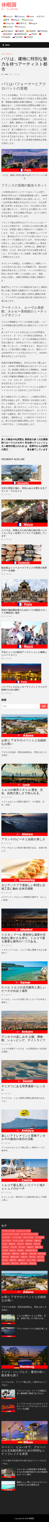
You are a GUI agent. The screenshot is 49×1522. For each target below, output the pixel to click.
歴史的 (15, 1257)
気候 (24, 1257)
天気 (5, 1247)
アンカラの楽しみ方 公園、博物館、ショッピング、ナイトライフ (23, 1038)
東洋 (5, 1257)
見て (6, 1263)
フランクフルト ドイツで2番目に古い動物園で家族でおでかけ (32, 1392)
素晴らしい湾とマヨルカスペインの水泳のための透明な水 (32, 1483)
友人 (20, 1244)
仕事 (37, 1241)
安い (22, 1247)
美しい (31, 1260)
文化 (32, 1254)
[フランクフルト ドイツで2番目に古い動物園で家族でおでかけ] (8, 1391)
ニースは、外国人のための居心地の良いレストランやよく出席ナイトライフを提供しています (24, 533)
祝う (40, 1257)
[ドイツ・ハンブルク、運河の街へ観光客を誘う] (24, 1357)
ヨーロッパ (18, 1241)
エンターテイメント (29, 1234)
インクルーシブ (23, 1231)
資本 (15, 1263)
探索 (15, 1254)
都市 (24, 1263)
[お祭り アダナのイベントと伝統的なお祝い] (24, 1282)
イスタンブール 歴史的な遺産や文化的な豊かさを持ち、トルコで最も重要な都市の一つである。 (23, 938)
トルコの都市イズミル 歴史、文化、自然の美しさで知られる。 (22, 791)
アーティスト (8, 1231)
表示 (41, 1260)
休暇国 (8, 5)
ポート (7, 1241)
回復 (28, 1244)
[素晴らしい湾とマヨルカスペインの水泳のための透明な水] (8, 1482)
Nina (6, 74)
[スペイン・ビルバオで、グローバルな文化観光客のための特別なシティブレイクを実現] (24, 1432)
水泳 (32, 1257)
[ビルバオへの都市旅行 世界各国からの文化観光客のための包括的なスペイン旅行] (8, 1469)
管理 (13, 1260)
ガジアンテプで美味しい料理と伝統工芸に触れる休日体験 (23, 887)
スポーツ (28, 1237)
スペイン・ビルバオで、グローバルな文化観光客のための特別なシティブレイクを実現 (23, 1450)
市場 (20, 1250)
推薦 (24, 1254)
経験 (21, 1260)
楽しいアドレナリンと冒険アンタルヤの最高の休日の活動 (23, 1137)
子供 (14, 1247)
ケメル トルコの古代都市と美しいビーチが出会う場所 (23, 989)
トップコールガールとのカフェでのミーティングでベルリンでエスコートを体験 (32, 1406)
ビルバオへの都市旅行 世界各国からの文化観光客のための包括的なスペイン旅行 (32, 1472)
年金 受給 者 (31, 1250)
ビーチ (39, 1237)
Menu (7, 45)
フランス (9, 54)
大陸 (37, 1244)
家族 (38, 1247)
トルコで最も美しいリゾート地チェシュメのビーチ (23, 1186)
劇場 (12, 1244)
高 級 (33, 1263)
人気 (29, 1241)
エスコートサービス (11, 1234)
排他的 (6, 1254)
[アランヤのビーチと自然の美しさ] (8, 1329)
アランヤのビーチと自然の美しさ (23, 839)
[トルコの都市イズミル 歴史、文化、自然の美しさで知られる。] (8, 1316)
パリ (3, 54)
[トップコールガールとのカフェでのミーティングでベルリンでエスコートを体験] (8, 1404)
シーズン (16, 1237)
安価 (30, 1247)
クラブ (6, 1237)
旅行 (41, 1254)
